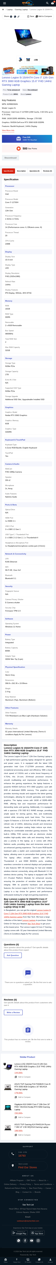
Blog (17, 1192)
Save (30, 16)
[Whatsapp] (18, 1240)
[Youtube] (31, 1240)
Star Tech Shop (33, 924)
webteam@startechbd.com (28, 1221)
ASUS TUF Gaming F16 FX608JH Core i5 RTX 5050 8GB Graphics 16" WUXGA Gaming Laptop (32, 1086)
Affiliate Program (17, 1180)
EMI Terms (31, 1180)
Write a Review (13, 1012)
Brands (38, 1192)
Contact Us (27, 1192)
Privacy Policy (25, 1184)
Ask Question (13, 955)
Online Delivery (10, 1184)
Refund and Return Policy (15, 1188)
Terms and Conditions (43, 1184)
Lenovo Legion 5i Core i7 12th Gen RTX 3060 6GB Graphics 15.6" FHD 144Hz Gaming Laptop (27, 913)
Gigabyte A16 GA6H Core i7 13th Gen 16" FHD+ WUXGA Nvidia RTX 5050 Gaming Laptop (32, 1107)
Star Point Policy (35, 1188)
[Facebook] (25, 1240)
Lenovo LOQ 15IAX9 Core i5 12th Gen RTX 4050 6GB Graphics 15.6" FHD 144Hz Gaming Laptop (32, 1066)
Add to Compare (43, 16)
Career (48, 1188)
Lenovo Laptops (29, 920)
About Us (42, 1180)
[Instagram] (38, 1240)
